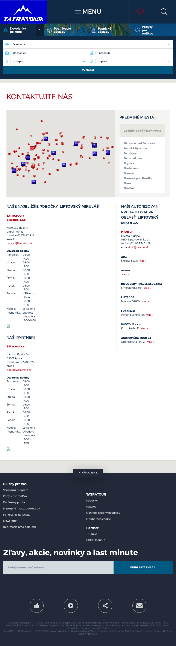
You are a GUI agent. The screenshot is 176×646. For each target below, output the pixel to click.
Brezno (129, 173)
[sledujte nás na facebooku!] (37, 606)
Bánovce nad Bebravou (140, 143)
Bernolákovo (133, 158)
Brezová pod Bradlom (139, 178)
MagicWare (89, 631)
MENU (91, 11)
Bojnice (129, 163)
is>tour (157, 631)
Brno (127, 183)
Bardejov (130, 153)
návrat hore (90, 472)
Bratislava (131, 168)
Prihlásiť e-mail (143, 567)
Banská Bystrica (135, 148)
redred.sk (92, 633)
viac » (143, 260)
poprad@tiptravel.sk (19, 369)
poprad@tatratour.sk (19, 243)
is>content (124, 631)
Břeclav (129, 188)
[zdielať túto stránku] (105, 606)
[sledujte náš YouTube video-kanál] (71, 606)
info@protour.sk (139, 247)
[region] (60, 153)
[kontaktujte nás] (139, 606)
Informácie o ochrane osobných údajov (88, 628)
